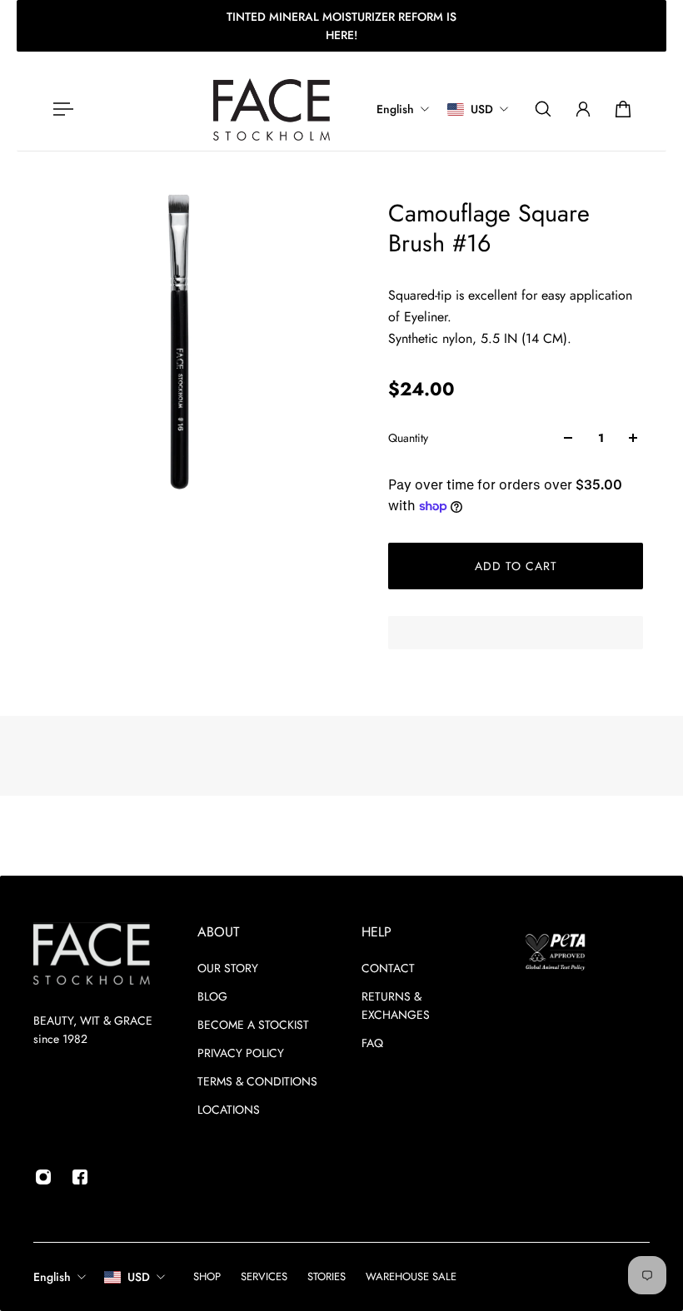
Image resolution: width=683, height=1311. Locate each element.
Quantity (408, 438)
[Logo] (271, 109)
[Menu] (60, 109)
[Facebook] (80, 1177)
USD (138, 1277)
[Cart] (623, 109)
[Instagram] (43, 1177)
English (52, 1277)
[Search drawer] (543, 109)
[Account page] (583, 109)
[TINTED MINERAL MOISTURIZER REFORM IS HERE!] (341, 25)
